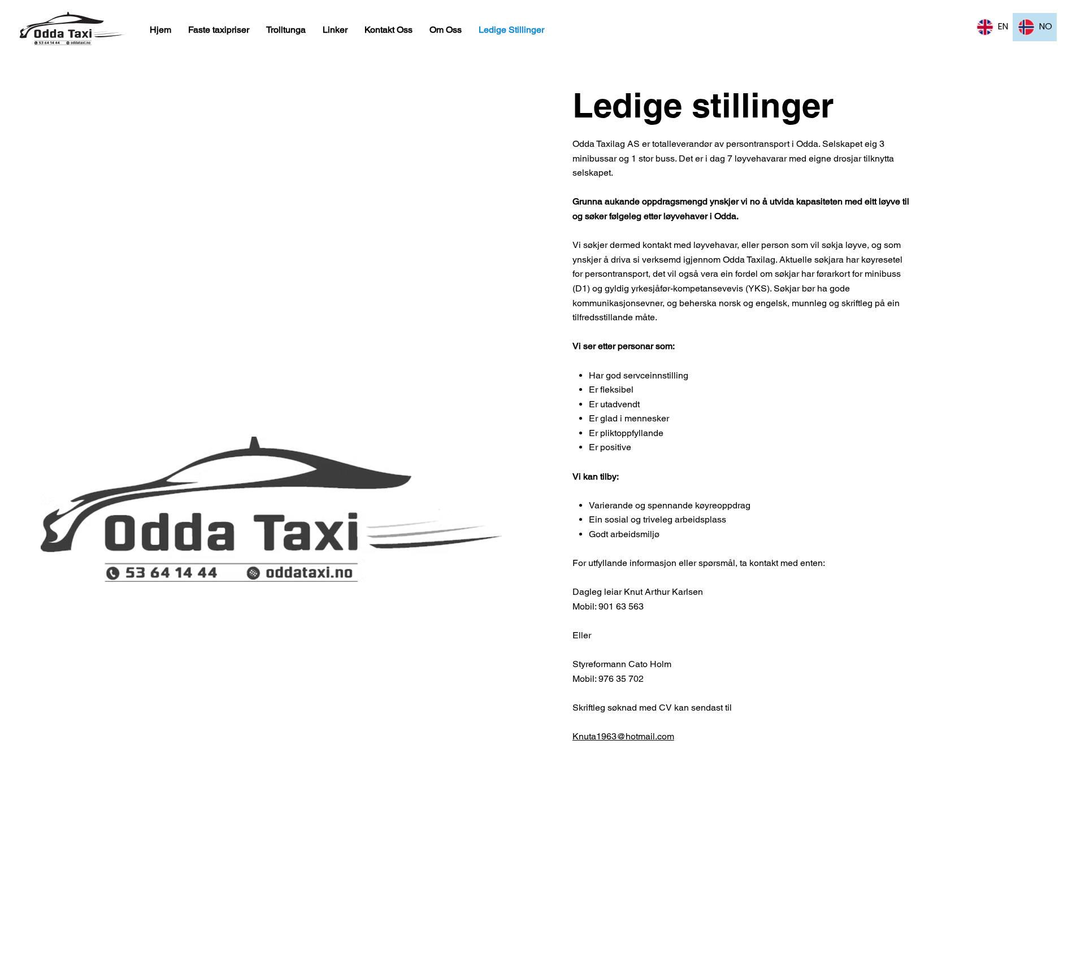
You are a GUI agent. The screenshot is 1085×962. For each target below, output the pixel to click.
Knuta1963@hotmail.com (623, 736)
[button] (286, 29)
